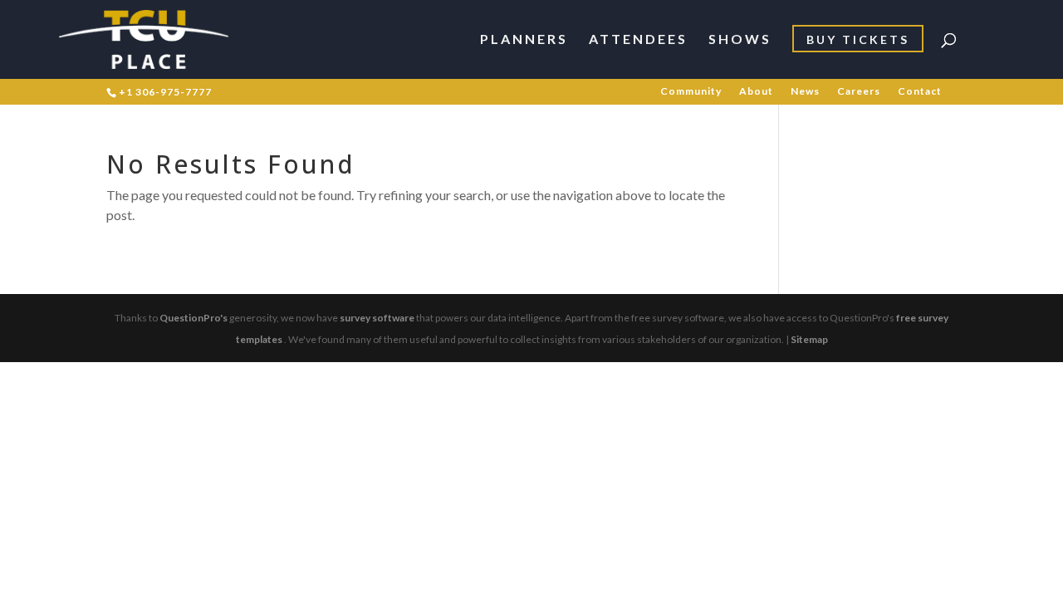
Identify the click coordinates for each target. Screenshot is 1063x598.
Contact (920, 91)
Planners (524, 40)
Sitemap (809, 339)
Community (691, 91)
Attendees (638, 40)
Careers (858, 91)
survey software (377, 317)
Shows (740, 40)
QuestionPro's (193, 317)
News (805, 91)
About (756, 91)
